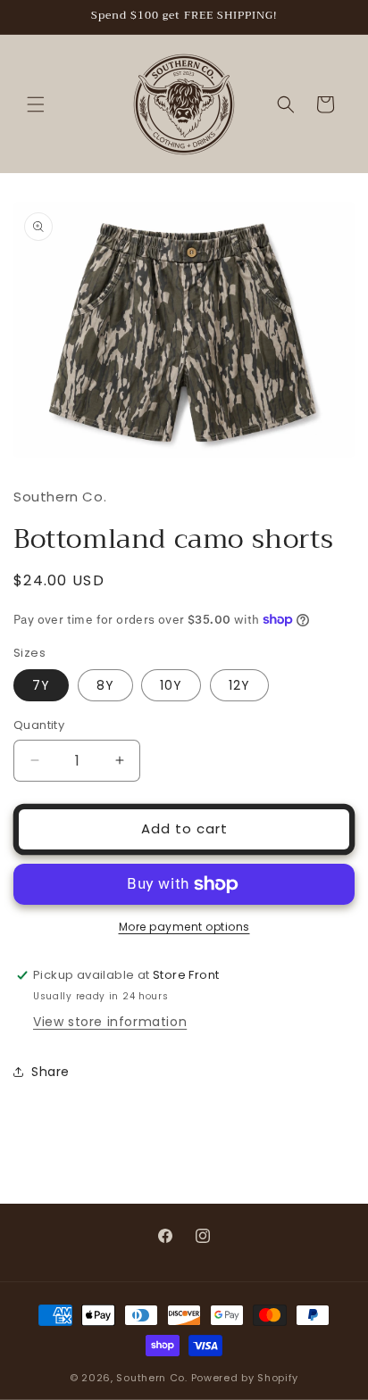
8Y (105, 685)
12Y (239, 685)
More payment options (184, 926)
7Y (41, 685)
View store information (110, 1022)
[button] (35, 104)
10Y (171, 685)
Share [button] (50, 1072)
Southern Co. (151, 1378)
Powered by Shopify (245, 1378)
